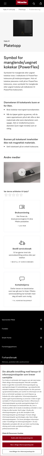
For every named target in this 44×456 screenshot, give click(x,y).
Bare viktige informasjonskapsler (22, 445)
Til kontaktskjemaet (22, 300)
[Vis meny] (5, 3)
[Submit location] (41, 362)
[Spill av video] (22, 172)
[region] (22, 410)
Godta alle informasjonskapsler (22, 438)
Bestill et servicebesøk (23, 262)
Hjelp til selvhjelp (9, 9)
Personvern (13, 433)
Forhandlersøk (9, 357)
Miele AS (5, 433)
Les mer (22, 226)
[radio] (6, 194)
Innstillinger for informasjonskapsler (22, 451)
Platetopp (22, 9)
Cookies (20, 433)
